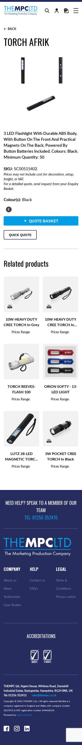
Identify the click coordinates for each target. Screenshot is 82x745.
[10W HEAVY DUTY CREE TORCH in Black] (60, 294)
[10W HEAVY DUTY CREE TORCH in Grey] (21, 294)
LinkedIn (27, 728)
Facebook (6, 728)
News (8, 588)
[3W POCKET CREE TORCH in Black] (60, 429)
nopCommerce (24, 715)
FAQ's (34, 588)
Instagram (17, 728)
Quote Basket (41, 220)
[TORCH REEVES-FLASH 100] (21, 361)
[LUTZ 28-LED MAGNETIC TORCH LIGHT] (21, 429)
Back (11, 29)
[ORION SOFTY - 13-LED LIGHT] (60, 361)
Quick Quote (20, 235)
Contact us (37, 580)
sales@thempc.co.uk (44, 695)
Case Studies (12, 605)
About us (10, 580)
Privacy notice (66, 597)
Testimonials (12, 597)
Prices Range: (21, 332)
